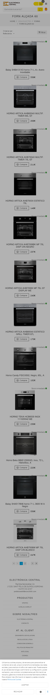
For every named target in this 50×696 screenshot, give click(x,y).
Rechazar (18, 692)
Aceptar (25, 685)
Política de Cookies (14, 680)
